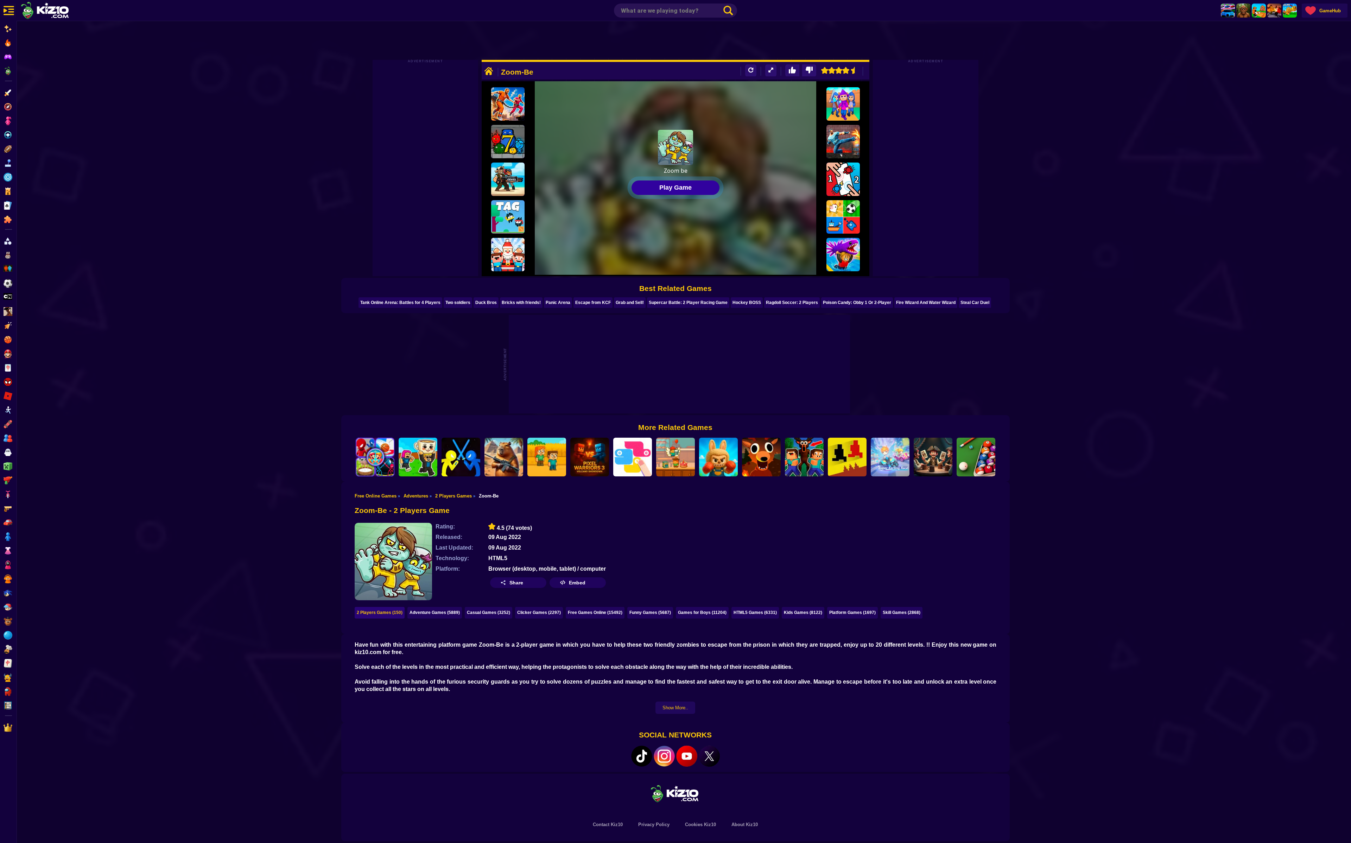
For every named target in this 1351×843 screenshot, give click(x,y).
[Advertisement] (675, 40)
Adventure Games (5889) (435, 612)
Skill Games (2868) (901, 612)
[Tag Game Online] (508, 217)
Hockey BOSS (746, 302)
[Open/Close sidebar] (9, 11)
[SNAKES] (632, 457)
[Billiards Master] (976, 457)
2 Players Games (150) (379, 612)
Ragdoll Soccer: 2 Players (792, 302)
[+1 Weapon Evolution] (1290, 11)
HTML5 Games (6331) (755, 612)
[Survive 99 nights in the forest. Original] (761, 457)
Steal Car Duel (974, 302)
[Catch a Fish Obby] (843, 254)
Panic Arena (558, 302)
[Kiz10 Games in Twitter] (709, 756)
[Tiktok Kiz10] (641, 756)
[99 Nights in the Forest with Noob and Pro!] (804, 457)
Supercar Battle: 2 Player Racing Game (688, 302)
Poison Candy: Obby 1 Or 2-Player (857, 302)
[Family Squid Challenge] (546, 457)
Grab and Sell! (630, 302)
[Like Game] (792, 70)
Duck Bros (486, 302)
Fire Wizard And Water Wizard (926, 302)
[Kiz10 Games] (675, 793)
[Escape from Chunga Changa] (1243, 11)
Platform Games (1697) (852, 612)
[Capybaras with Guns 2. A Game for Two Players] (503, 457)
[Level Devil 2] (847, 457)
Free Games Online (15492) (595, 612)
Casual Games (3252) (488, 612)
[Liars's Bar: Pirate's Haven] (933, 457)
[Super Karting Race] (890, 457)
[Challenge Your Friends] (375, 457)
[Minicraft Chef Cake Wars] (675, 457)
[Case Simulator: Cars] (1228, 11)
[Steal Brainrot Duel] (418, 457)
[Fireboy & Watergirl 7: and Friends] (508, 141)
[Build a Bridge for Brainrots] (1259, 11)
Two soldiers (457, 302)
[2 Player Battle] (843, 179)
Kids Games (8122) (803, 612)
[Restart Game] (750, 70)
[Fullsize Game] (770, 70)
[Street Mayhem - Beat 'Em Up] (843, 141)
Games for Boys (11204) (702, 612)
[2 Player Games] (843, 217)
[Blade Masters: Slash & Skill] (461, 457)
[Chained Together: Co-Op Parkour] (508, 104)
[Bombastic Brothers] (508, 179)
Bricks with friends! (521, 302)
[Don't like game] (809, 70)
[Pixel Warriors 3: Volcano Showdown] (589, 457)
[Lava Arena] (1274, 11)
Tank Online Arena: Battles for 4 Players (400, 302)
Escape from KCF (593, 302)
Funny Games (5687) (650, 612)
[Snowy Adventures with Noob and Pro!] (508, 254)
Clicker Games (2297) (539, 612)
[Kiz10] (56, 11)
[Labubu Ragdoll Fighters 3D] (718, 457)
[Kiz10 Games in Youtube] (686, 756)
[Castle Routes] (843, 104)
